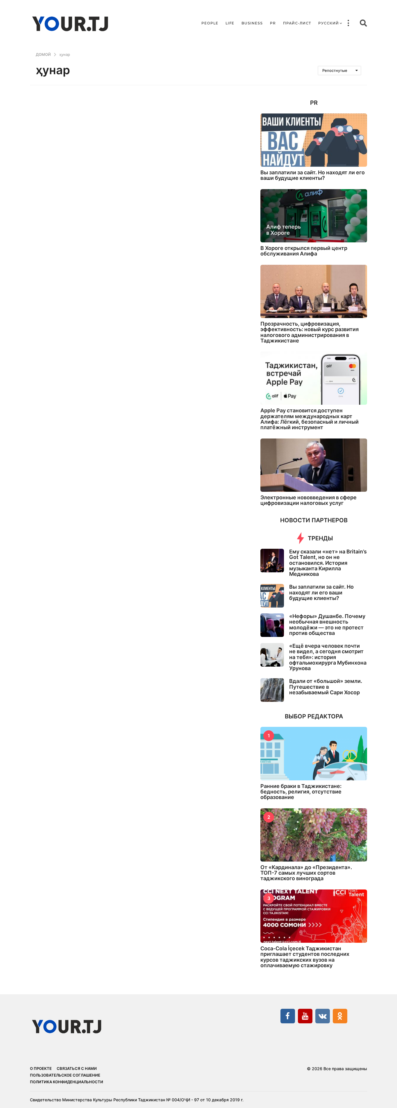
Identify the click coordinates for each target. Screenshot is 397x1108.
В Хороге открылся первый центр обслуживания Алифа (303, 251)
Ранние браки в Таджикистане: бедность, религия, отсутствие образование (300, 791)
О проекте (41, 1068)
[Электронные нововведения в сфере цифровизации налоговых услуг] (313, 465)
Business (252, 23)
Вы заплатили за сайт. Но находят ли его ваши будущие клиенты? (312, 175)
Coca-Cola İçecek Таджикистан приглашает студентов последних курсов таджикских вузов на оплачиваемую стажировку (304, 956)
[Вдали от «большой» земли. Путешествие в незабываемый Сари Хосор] (272, 690)
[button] (348, 23)
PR (273, 23)
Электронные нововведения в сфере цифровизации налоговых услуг (308, 500)
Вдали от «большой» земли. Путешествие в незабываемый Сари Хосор (325, 686)
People (209, 23)
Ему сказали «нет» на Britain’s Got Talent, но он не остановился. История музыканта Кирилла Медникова (328, 562)
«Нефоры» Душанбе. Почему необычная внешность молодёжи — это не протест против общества (327, 624)
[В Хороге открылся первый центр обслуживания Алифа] (313, 215)
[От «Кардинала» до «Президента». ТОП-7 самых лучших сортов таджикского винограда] (313, 835)
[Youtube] (305, 1016)
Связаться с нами (77, 1068)
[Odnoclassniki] (340, 1016)
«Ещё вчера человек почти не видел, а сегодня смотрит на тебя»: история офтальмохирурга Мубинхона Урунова (327, 657)
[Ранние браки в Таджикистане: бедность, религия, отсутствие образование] (313, 753)
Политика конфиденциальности (66, 1081)
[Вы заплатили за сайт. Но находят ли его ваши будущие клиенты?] (313, 140)
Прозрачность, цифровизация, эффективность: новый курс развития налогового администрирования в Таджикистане (309, 332)
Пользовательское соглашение (65, 1075)
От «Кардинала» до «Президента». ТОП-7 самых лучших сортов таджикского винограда (306, 873)
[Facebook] (287, 1016)
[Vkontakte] (322, 1016)
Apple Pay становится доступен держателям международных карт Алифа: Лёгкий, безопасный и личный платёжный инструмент (309, 418)
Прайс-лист (297, 23)
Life (230, 23)
